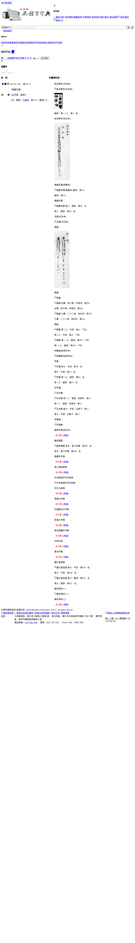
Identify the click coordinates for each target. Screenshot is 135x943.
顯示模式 (104, 17)
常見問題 (69, 17)
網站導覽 (113, 17)
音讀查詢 (30, 43)
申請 (66, 435)
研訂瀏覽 (20, 58)
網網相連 (65, 613)
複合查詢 (47, 43)
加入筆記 (44, 58)
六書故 (26, 100)
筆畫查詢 (13, 43)
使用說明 (95, 17)
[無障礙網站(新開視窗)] (117, 613)
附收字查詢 (57, 43)
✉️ (37, 58)
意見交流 (55, 613)
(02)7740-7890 (31, 622)
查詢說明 (7, 31)
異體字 (12, 58)
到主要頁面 (6, 3)
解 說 (5, 58)
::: (54, 17)
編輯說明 (78, 17)
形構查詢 (22, 43)
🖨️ (34, 58)
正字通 (15, 95)
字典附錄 (87, 17)
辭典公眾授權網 (42, 613)
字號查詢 (39, 43)
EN (61, 20)
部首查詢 (5, 43)
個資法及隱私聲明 (24, 613)
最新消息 (60, 17)
